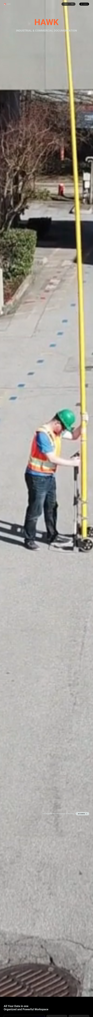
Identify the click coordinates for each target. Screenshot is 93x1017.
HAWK (9, 4)
